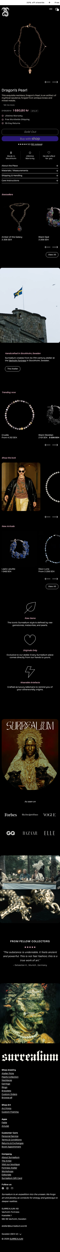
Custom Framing (10, 1112)
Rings (4, 1087)
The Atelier (12, 368)
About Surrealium (11, 1157)
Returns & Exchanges (13, 1143)
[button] (30, 49)
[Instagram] (7, 1188)
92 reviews (37, 144)
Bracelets (6, 1090)
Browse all (7, 1097)
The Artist (7, 1161)
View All (52, 254)
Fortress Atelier (9, 1168)
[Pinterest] (3, 1188)
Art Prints (6, 1108)
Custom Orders (9, 1094)
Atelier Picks (8, 1073)
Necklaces (7, 1080)
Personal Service (10, 1136)
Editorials (6, 1174)
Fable (4, 1122)
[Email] (12, 1188)
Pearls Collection (10, 1077)
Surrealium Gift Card (12, 1178)
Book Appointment (11, 1146)
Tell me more (9, 105)
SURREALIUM (16, 1239)
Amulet (5, 1126)
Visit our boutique (11, 1164)
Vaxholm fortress (17, 360)
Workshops (7, 1171)
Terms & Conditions (12, 1139)
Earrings (6, 1083)
